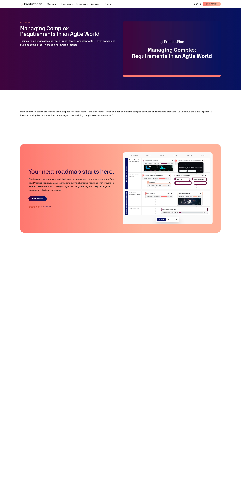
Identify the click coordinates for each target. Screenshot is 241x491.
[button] (53, 4)
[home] (31, 4)
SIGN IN (197, 4)
